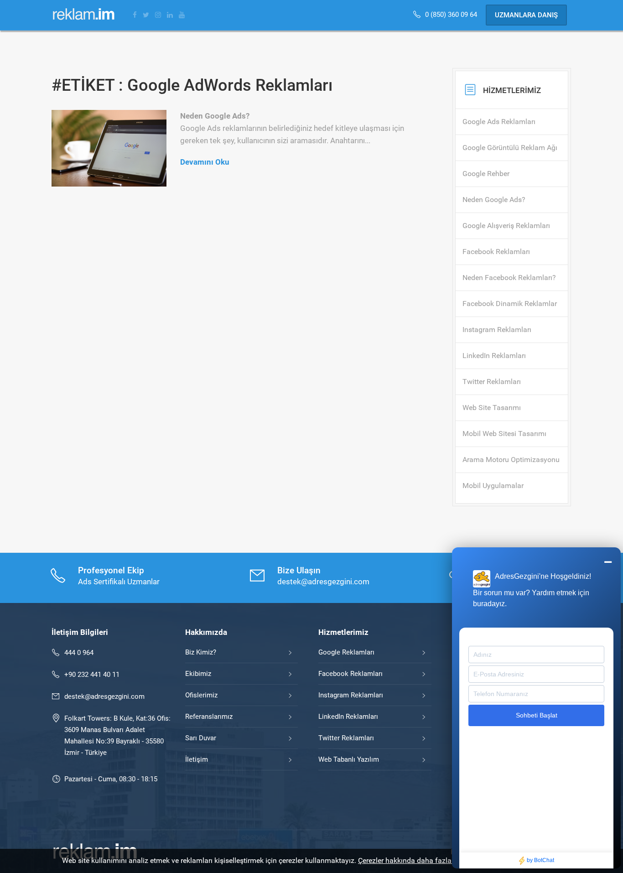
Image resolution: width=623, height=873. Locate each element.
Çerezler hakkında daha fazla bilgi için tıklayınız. (435, 860)
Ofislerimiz (201, 695)
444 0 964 (78, 653)
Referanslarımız (209, 716)
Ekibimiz (198, 674)
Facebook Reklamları (350, 674)
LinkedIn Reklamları (348, 716)
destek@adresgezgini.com (104, 696)
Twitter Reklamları (346, 738)
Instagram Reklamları (350, 695)
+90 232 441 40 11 (91, 674)
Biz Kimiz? (200, 652)
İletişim (196, 759)
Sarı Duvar (200, 738)
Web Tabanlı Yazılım (348, 759)
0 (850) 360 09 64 (452, 14)
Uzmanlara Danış (526, 15)
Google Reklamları (346, 652)
